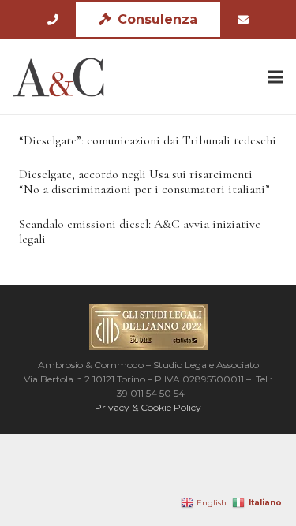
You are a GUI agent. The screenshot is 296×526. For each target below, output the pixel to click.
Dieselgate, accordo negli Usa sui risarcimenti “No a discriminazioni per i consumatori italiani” (144, 181)
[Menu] (275, 77)
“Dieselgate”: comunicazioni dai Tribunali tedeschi (147, 140)
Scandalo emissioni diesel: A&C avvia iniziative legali (139, 231)
